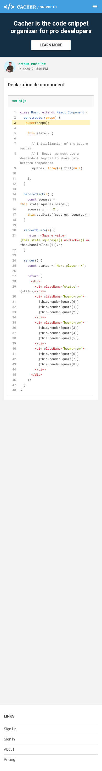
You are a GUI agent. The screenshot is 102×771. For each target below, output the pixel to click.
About (9, 749)
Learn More (51, 45)
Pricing (9, 759)
